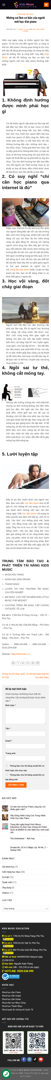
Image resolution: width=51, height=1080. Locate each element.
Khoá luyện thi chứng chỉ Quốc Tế (17, 1009)
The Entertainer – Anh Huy (22, 838)
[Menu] (3, 4)
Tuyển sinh (7, 882)
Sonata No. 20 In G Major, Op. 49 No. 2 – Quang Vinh (29, 848)
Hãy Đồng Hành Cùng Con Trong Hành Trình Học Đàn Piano (27, 816)
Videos (5, 893)
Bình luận (10, 705)
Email (8, 741)
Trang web (10, 753)
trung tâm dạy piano (20, 269)
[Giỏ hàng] (46, 5)
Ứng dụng (6, 887)
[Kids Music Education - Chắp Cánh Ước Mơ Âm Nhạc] (25, 4)
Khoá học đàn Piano (11, 992)
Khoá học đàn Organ (11, 995)
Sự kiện (5, 877)
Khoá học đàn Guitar (11, 999)
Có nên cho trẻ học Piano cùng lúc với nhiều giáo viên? (27, 808)
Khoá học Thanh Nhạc (12, 1006)
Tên (8, 728)
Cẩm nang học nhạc (25, 14)
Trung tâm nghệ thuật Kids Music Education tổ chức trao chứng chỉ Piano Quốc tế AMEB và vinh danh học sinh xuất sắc (29, 828)
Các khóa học (8, 866)
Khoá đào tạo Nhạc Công (14, 1002)
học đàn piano (32, 503)
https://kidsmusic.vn (20, 654)
